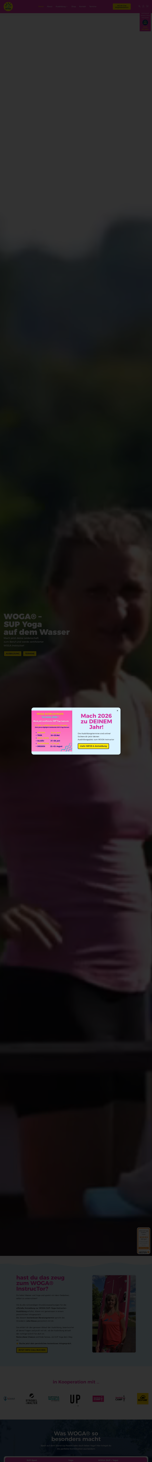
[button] (117, 710)
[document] (76, 731)
